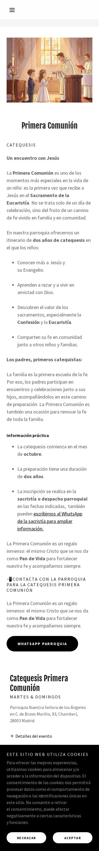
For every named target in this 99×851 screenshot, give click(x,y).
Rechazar (26, 838)
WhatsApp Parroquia (42, 643)
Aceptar (72, 838)
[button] (13, 9)
